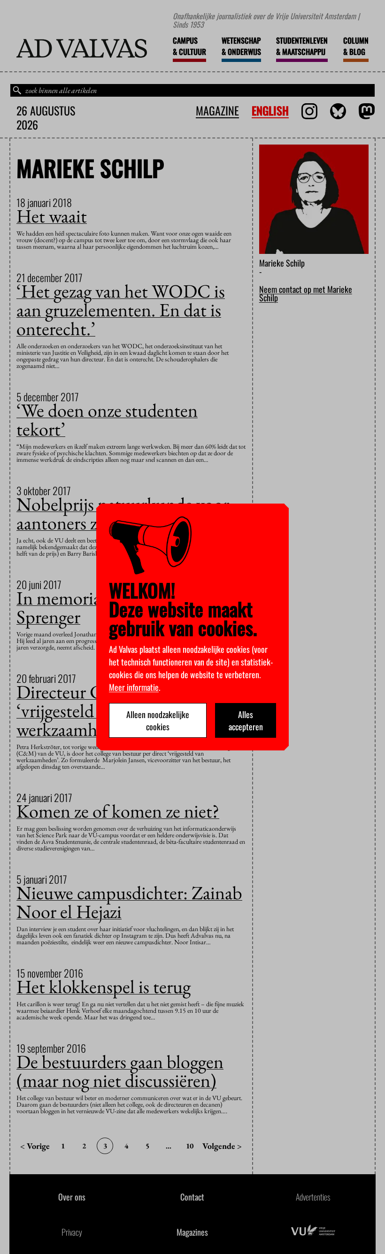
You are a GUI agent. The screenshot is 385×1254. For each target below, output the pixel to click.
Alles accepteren (246, 720)
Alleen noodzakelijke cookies (157, 720)
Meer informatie (134, 687)
